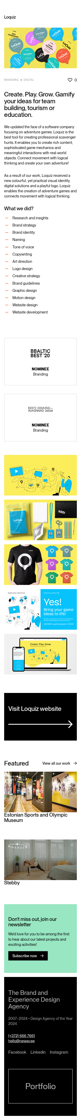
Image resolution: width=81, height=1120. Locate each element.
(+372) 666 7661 (21, 1036)
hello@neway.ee (21, 1041)
